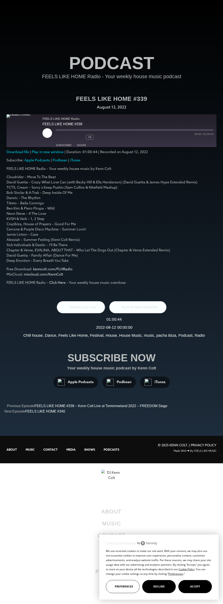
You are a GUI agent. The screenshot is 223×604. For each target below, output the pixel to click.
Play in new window (48, 152)
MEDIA (71, 449)
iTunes (75, 160)
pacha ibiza (166, 335)
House (111, 335)
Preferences (124, 586)
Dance (50, 335)
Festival (96, 335)
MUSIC (30, 449)
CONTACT (50, 449)
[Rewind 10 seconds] (79, 137)
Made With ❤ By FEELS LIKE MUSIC (195, 450)
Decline (159, 586)
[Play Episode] (47, 133)
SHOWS (89, 449)
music (149, 335)
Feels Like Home (73, 335)
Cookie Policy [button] (186, 569)
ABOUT (12, 449)
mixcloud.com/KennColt (43, 274)
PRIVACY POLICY (203, 445)
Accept (195, 586)
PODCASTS (111, 449)
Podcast (185, 335)
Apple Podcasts (37, 160)
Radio (200, 335)
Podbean (60, 160)
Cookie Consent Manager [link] (121, 543)
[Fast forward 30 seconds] (104, 137)
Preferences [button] (175, 574)
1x (89, 137)
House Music (130, 335)
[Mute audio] (64, 137)
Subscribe (64, 145)
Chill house (33, 335)
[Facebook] (91, 592)
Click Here (57, 282)
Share (81, 145)
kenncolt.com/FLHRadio (53, 269)
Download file (18, 152)
